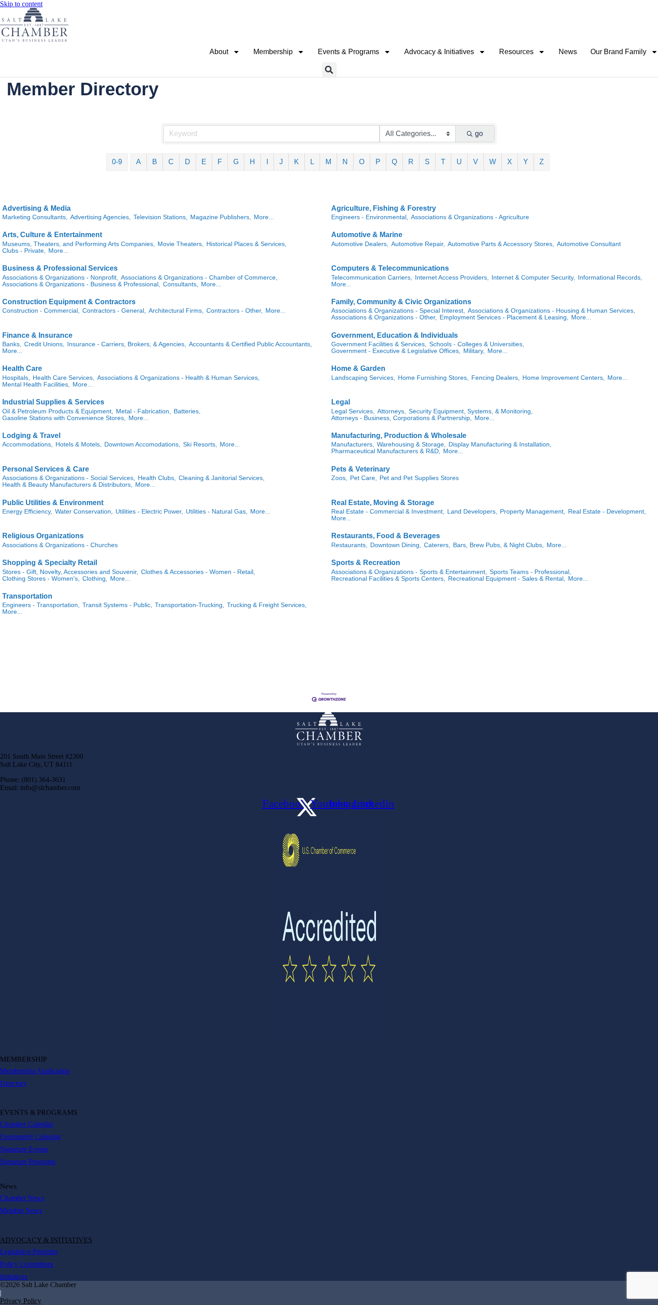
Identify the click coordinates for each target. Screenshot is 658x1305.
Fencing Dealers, (495, 377)
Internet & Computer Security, (533, 277)
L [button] (312, 162)
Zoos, (339, 478)
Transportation (27, 596)
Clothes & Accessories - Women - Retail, (198, 572)
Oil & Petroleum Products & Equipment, (57, 411)
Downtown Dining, (395, 545)
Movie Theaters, (181, 244)
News (568, 51)
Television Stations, (160, 217)
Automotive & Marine (366, 234)
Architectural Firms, (176, 310)
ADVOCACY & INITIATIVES (46, 1240)
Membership (273, 51)
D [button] (187, 162)
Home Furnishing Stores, (433, 377)
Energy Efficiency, (27, 511)
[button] (329, 69)
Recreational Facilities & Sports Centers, (388, 578)
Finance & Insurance (37, 335)
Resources (516, 51)
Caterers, (437, 545)
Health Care (22, 368)
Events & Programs (348, 51)
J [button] (281, 162)
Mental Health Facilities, (36, 384)
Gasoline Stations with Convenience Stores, (64, 418)
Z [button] (541, 162)
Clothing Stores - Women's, (41, 578)
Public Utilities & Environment (52, 502)
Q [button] (394, 162)
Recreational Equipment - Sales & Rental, (506, 578)
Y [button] (525, 162)
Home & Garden (358, 368)
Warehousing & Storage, (411, 444)
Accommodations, (27, 444)
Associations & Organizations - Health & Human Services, (178, 377)
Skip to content (21, 4)
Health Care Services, (63, 377)
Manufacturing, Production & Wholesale (398, 435)
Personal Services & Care (45, 469)
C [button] (171, 162)
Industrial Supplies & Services (53, 402)
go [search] (479, 133)
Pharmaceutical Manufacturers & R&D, (385, 451)
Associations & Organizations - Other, (384, 317)
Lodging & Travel (31, 435)
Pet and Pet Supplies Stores (419, 478)
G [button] (236, 162)
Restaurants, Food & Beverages (385, 536)
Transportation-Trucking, (189, 605)
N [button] (345, 162)
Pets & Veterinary (360, 469)
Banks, (11, 344)
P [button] (378, 162)
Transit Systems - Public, (117, 605)
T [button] (443, 162)
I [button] (267, 162)
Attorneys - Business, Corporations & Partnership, (401, 418)
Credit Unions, (44, 344)
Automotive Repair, (418, 244)
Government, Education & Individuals (394, 335)
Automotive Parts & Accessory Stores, (501, 244)
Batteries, (187, 411)
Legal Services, (353, 411)
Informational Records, (610, 277)
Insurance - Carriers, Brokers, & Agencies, (126, 344)
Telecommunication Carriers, (371, 277)
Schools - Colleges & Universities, (476, 344)
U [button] (459, 162)
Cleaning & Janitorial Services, (222, 478)
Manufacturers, (352, 444)
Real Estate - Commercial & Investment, (387, 511)
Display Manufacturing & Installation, (500, 444)
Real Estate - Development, (607, 511)
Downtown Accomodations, (142, 444)
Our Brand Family (618, 51)
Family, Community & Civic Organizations (401, 302)
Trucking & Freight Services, (267, 605)
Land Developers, (472, 511)
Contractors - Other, (234, 310)
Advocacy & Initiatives (439, 51)
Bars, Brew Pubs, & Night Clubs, (498, 545)
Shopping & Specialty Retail (49, 562)
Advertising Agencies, (100, 217)
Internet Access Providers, (452, 277)
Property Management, (532, 511)
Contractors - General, (114, 310)
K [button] (296, 162)
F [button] (220, 162)
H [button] (252, 162)
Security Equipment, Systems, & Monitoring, (471, 411)
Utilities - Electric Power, (149, 511)
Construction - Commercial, (41, 310)
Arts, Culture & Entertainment (52, 234)
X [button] (509, 162)
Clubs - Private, (24, 250)
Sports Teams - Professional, (530, 572)
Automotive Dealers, (360, 244)
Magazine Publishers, (220, 217)
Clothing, (94, 578)
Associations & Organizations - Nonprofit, (60, 277)
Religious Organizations (43, 536)
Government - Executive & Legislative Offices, (396, 351)
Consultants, (180, 284)
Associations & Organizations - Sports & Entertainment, (409, 572)
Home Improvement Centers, (563, 377)
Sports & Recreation (365, 562)
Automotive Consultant (589, 244)
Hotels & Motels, (79, 444)
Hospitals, (16, 377)
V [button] (475, 162)
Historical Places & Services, (246, 244)
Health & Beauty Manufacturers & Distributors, (67, 484)
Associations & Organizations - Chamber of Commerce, (199, 277)
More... (264, 217)
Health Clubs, (157, 478)
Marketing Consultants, (35, 217)
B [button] (154, 162)
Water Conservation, (84, 511)
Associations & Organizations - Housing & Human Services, (551, 310)
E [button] (203, 162)
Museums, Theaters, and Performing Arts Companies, (78, 244)
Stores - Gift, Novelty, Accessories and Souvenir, (70, 572)
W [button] (492, 162)
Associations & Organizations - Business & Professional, (81, 284)
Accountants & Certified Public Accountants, (250, 344)
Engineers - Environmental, (369, 217)
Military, (474, 351)
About (218, 51)
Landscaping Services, (363, 377)
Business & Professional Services (60, 268)
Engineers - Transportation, (41, 605)
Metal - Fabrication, (143, 411)
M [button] (328, 162)
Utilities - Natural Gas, (217, 511)
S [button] (427, 162)
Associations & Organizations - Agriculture (470, 217)
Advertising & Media (36, 208)
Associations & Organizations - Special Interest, (398, 310)
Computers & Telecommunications (390, 268)
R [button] (411, 162)
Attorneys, (391, 411)
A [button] (138, 162)
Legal (340, 402)
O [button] (361, 162)
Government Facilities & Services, (379, 344)
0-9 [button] (117, 162)
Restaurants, (349, 545)
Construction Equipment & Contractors (69, 302)
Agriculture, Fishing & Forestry (383, 208)
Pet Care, (363, 478)
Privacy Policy (20, 1301)
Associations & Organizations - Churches (60, 545)
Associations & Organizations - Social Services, (68, 478)
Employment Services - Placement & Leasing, (504, 317)
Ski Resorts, (200, 444)
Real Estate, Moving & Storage (382, 502)
